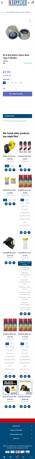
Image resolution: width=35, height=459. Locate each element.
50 (7, 82)
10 (4, 82)
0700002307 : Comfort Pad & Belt (25, 298)
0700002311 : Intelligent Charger (25, 303)
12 (29, 166)
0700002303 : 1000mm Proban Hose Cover (25, 282)
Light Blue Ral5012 (25, 219)
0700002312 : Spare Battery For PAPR (24, 309)
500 (16, 82)
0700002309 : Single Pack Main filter (24, 268)
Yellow (12, 166)
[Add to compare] (13, 169)
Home (2, 12)
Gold (25, 222)
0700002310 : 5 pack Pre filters (24, 263)
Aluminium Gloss (24, 225)
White (22, 203)
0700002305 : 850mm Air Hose (25, 288)
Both (14, 200)
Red (22, 200)
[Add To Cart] (6, 169)
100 (12, 82)
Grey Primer (25, 209)
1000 (20, 82)
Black (6, 166)
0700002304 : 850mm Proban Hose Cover (25, 293)
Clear (24, 228)
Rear (10, 200)
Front (5, 200)
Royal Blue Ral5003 (25, 216)
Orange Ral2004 (24, 212)
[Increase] (16, 89)
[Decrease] (9, 89)
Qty (4, 88)
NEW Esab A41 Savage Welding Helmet (15, 156)
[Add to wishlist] (10, 169)
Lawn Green (25, 206)
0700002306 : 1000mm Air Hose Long (25, 275)
